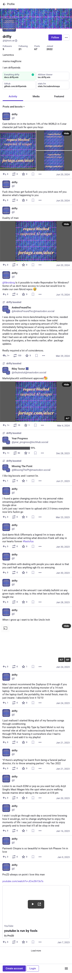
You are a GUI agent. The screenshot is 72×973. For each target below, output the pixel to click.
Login (32, 968)
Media (36, 96)
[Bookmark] (33, 174)
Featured (59, 96)
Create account (14, 968)
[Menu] (66, 37)
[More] (40, 174)
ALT (67, 418)
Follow (55, 37)
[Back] (3, 4)
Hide (66, 133)
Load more (36, 950)
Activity (13, 96)
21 (20, 49)
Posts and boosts (13, 106)
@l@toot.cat (8, 40)
